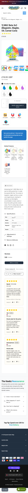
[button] (2, 8)
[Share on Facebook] (5, 245)
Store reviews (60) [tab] (20, 269)
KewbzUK (11, 484)
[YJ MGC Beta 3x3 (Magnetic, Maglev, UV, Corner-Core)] (14, 151)
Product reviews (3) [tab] (10, 269)
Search (6, 479)
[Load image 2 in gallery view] (10, 68)
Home (4, 18)
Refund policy (15, 481)
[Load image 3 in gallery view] (15, 68)
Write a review (14, 263)
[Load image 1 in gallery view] (4, 68)
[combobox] (14, 13)
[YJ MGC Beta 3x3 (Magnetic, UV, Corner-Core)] (21, 151)
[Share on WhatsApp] (11, 245)
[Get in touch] (21, 8)
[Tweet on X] (8, 245)
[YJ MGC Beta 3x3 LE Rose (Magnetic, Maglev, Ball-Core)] (7, 165)
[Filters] (10, 273)
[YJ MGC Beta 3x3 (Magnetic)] (7, 151)
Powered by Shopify (18, 484)
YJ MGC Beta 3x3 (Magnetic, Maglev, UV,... (12, 19)
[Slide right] (25, 52)
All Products (11, 479)
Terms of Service (19, 479)
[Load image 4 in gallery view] (21, 68)
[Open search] (6, 273)
